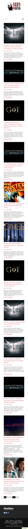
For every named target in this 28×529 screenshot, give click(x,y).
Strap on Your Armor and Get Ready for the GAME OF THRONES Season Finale (14, 85)
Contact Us (8, 521)
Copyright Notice (18, 522)
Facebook (6, 513)
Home (7, 520)
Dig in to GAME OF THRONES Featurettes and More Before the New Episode (14, 400)
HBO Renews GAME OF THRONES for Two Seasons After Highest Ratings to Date (14, 439)
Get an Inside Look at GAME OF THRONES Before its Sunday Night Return (14, 165)
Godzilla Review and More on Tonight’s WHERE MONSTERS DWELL (14, 205)
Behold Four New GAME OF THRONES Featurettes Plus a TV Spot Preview (13, 284)
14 (17, 497)
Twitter (4, 513)
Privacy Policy (8, 522)
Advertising (18, 520)
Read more (7, 59)
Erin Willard (9, 50)
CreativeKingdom (9, 526)
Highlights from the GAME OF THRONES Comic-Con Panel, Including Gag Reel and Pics (14, 46)
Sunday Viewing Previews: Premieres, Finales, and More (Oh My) (13, 245)
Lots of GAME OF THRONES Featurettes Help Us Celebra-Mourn (14, 360)
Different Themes (18, 526)
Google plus (8, 513)
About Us (12, 520)
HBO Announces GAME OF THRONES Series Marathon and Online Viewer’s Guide (14, 481)
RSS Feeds (14, 521)
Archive (20, 521)
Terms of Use (14, 523)
